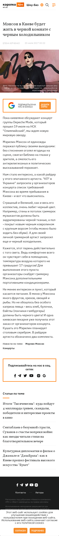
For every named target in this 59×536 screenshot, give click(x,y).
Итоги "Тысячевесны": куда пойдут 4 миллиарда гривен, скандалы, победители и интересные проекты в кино (29, 411)
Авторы (39, 492)
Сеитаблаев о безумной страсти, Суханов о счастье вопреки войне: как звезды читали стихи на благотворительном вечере (28, 434)
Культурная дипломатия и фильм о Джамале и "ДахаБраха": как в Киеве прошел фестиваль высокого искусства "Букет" (29, 458)
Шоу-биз (33, 5)
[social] (15, 375)
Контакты (20, 492)
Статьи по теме (13, 393)
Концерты (9, 348)
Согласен (20, 530)
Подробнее (37, 530)
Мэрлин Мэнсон (34, 343)
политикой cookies (33, 523)
